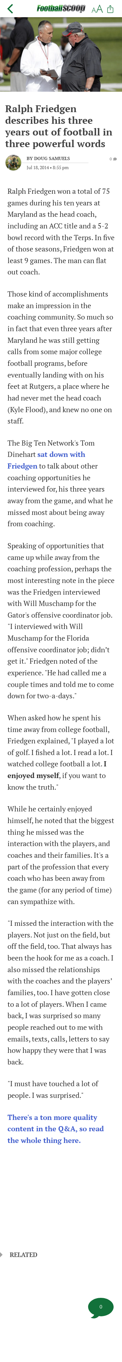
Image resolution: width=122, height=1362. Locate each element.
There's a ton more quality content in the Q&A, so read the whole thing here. (55, 1129)
